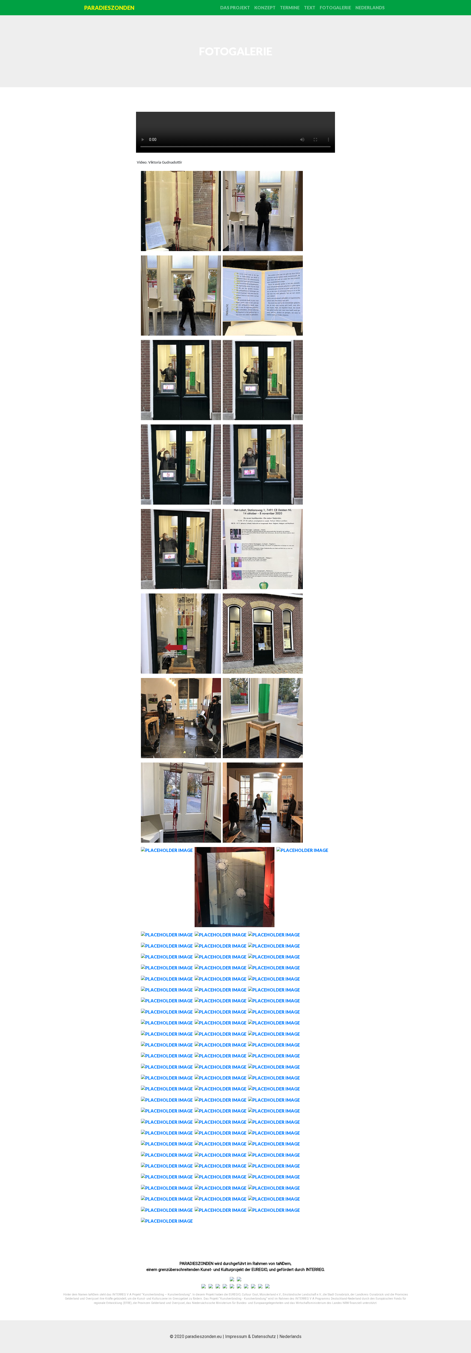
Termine (290, 7)
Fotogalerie (335, 7)
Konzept (265, 7)
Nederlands (370, 7)
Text (309, 7)
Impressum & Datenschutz (250, 1336)
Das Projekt (235, 7)
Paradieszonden (109, 7)
